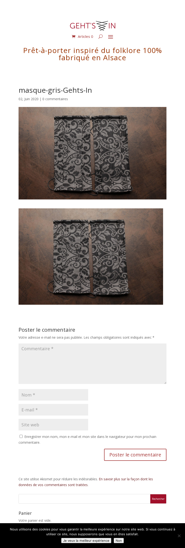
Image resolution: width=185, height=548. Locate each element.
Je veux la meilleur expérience (86, 540)
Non (119, 540)
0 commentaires (55, 99)
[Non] (179, 535)
